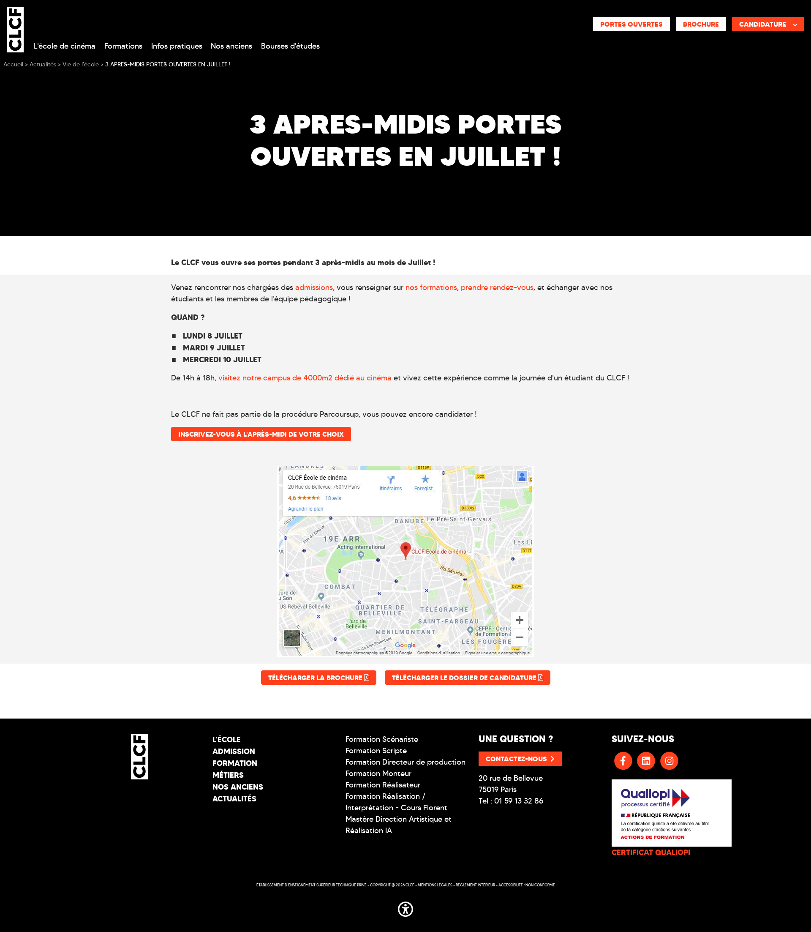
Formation (234, 763)
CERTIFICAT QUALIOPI (651, 852)
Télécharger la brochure (316, 677)
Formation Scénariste (382, 739)
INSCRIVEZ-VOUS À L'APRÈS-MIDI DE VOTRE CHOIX (261, 434)
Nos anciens (231, 46)
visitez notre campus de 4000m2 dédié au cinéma (305, 378)
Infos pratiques (176, 46)
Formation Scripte (376, 750)
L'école (226, 739)
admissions (314, 287)
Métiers (228, 775)
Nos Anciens (237, 787)
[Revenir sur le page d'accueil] (139, 756)
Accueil (13, 64)
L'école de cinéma (64, 46)
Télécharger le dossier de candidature (465, 677)
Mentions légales (435, 885)
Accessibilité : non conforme (526, 885)
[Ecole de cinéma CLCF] (15, 28)
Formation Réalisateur (383, 785)
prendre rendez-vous (497, 287)
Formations (123, 46)
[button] (405, 907)
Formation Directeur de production (405, 762)
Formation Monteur (378, 773)
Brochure (701, 24)
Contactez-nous (516, 758)
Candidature (762, 24)
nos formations (431, 287)
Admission (233, 751)
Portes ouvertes (631, 24)
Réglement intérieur (475, 885)
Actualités (234, 799)
